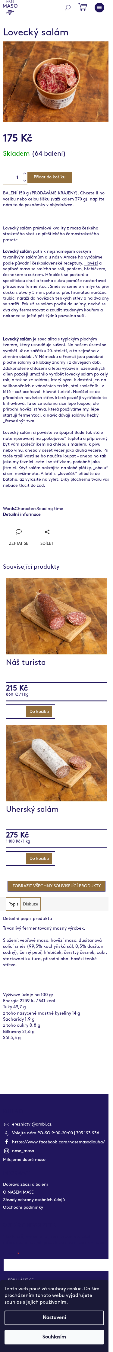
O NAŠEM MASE (18, 1192)
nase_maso (23, 1151)
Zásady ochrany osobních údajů (34, 1200)
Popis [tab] (13, 904)
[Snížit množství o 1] (24, 180)
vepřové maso (16, 269)
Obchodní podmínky (23, 1207)
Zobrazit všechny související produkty (56, 886)
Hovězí (91, 263)
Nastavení (54, 1317)
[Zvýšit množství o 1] (24, 173)
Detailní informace (22, 514)
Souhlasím (54, 1337)
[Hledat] (68, 8)
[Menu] (99, 8)
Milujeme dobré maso (24, 1160)
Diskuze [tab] (30, 904)
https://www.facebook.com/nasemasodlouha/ (58, 1142)
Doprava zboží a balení (25, 1184)
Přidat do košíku (49, 177)
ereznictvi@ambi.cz (32, 1124)
